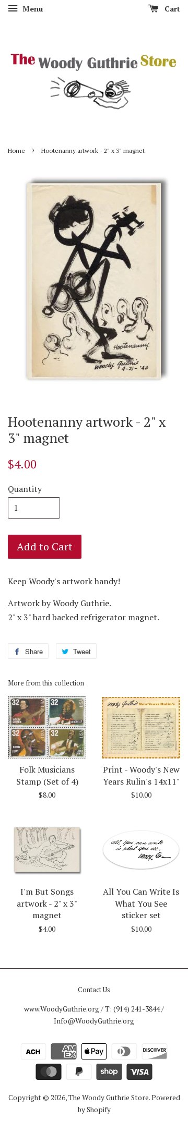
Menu (31, 9)
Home (16, 150)
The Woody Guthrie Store (108, 1097)
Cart (171, 9)
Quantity (25, 489)
